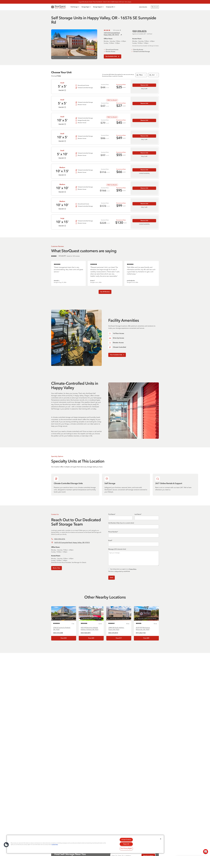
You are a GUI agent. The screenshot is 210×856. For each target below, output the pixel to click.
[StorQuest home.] (60, 7)
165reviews (116, 30)
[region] (85, 844)
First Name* (111, 514)
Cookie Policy (55, 844)
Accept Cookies (126, 839)
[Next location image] (96, 58)
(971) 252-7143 (141, 633)
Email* (110, 540)
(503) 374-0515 (113, 633)
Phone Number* (113, 532)
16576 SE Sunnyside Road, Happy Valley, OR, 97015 (72, 542)
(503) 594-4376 (139, 31)
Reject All (126, 844)
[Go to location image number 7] (76, 57)
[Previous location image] (53, 58)
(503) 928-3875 (85, 633)
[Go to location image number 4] (72, 57)
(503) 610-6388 (58, 633)
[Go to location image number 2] (69, 57)
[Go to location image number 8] (77, 57)
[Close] (160, 839)
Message (117, 549)
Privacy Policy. (132, 569)
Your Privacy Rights (126, 848)
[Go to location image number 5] (73, 57)
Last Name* (138, 514)
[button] (6, 844)
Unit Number (121, 523)
